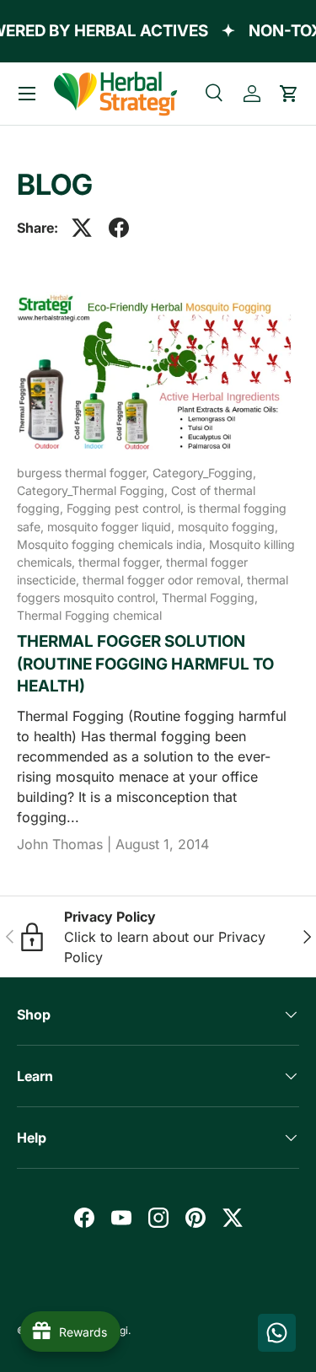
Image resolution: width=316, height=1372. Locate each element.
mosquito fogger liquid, (112, 526)
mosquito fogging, (228, 526)
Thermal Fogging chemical (89, 615)
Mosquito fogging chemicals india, (113, 544)
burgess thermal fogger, (85, 472)
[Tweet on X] (81, 227)
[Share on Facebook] (118, 227)
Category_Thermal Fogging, (94, 490)
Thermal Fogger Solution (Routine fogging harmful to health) (145, 664)
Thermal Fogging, (210, 597)
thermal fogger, (122, 562)
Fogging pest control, (127, 508)
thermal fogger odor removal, (165, 580)
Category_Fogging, (204, 472)
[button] (289, 93)
